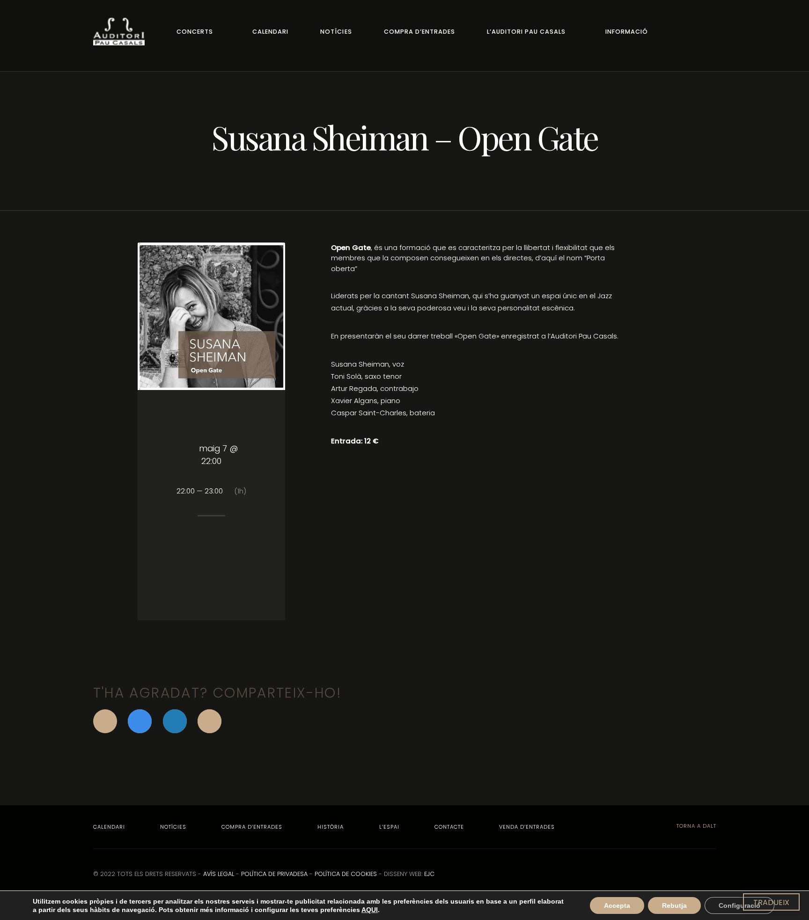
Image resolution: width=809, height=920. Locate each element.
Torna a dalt (695, 826)
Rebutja (674, 905)
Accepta (617, 905)
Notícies (336, 32)
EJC (429, 874)
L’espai (389, 827)
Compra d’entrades (419, 32)
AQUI (369, 909)
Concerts (195, 32)
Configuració (739, 905)
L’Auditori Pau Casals (526, 32)
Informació (626, 32)
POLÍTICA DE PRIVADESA (274, 874)
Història (330, 827)
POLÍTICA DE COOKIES (346, 874)
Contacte (449, 827)
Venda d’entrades (527, 827)
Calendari (270, 32)
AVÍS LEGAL (218, 874)
